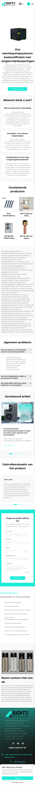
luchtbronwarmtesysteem (13, 623)
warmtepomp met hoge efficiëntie (15, 614)
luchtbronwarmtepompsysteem (14, 627)
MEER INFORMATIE (8, 204)
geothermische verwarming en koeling (17, 610)
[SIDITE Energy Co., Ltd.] (8, 4)
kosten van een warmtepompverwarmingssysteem (16, 618)
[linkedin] (22, 743)
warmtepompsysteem (11, 606)
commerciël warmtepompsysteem (15, 631)
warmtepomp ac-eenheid (12, 602)
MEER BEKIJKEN (8, 445)
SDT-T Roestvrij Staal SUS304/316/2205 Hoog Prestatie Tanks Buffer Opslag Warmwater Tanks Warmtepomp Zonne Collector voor (26, 215)
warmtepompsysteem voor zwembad (16, 634)
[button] (11, 453)
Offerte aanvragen (17, 89)
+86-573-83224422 (19, 762)
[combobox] (10, 542)
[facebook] (13, 743)
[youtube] (18, 743)
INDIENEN (17, 578)
